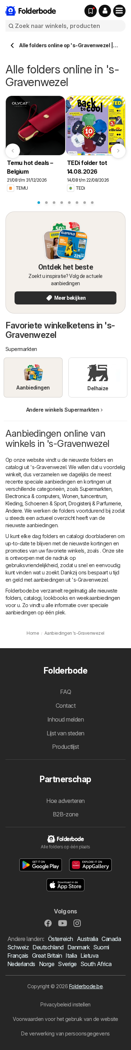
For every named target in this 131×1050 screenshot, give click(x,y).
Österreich (60, 938)
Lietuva (89, 955)
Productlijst (65, 746)
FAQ (65, 691)
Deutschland (47, 947)
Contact (65, 705)
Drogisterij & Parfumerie (94, 503)
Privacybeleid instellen (65, 1004)
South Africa (96, 964)
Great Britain (47, 955)
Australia (87, 938)
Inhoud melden (65, 719)
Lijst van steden (65, 733)
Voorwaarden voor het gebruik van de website (65, 1019)
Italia (71, 955)
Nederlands (21, 964)
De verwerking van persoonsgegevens (65, 1033)
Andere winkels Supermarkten (62, 410)
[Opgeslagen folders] (90, 11)
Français (17, 955)
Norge (46, 964)
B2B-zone (66, 814)
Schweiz (18, 947)
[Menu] (119, 11)
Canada (111, 938)
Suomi (101, 947)
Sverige (67, 964)
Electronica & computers (32, 496)
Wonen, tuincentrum (84, 496)
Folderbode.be (86, 986)
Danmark (78, 947)
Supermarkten (95, 489)
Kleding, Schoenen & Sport (35, 503)
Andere (13, 511)
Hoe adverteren (65, 800)
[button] (105, 11)
